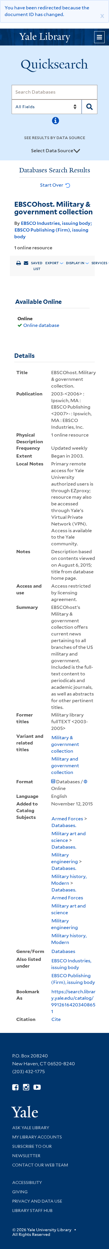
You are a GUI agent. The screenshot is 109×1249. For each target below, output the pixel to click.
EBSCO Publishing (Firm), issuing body (73, 979)
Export (52, 263)
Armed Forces (67, 818)
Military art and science (68, 837)
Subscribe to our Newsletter (32, 1151)
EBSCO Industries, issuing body (55, 223)
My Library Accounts (37, 1137)
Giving (20, 1192)
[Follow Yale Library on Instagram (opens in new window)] (26, 1087)
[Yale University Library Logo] (55, 36)
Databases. (63, 825)
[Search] (89, 106)
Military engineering (64, 858)
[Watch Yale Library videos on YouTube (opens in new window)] (37, 1087)
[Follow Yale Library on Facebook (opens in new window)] (15, 1087)
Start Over (52, 185)
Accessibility (27, 1182)
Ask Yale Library (30, 1127)
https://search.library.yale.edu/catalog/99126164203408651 (73, 1002)
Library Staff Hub (32, 1210)
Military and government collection (65, 765)
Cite (56, 1019)
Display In (75, 263)
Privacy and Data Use (37, 1201)
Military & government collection (65, 744)
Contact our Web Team (40, 1165)
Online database (41, 325)
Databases (63, 951)
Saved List (36, 266)
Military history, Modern (69, 880)
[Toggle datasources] (76, 151)
